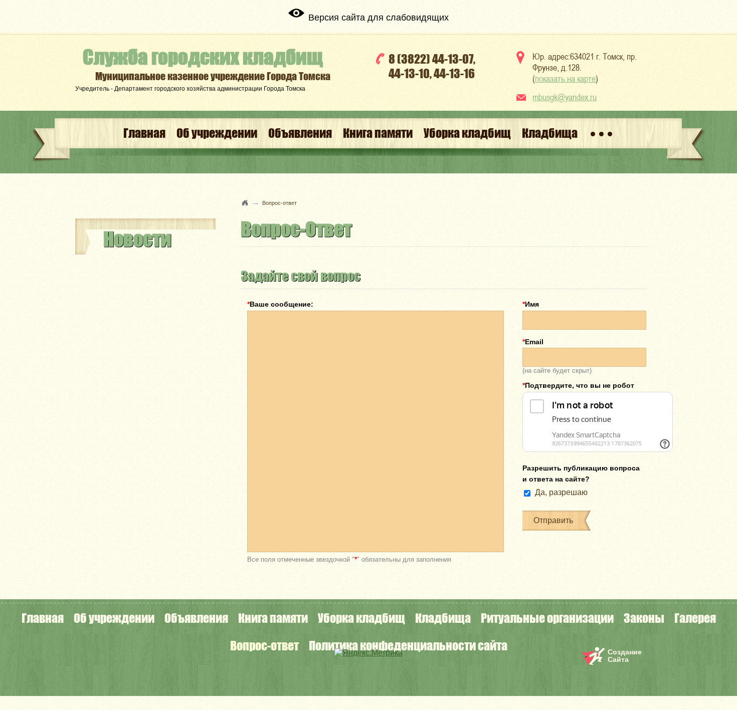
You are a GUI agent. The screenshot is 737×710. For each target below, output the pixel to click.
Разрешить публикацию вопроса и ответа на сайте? (581, 473)
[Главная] (245, 202)
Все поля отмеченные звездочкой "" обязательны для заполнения (349, 559)
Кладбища (550, 133)
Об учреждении (216, 133)
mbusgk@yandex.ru (564, 97)
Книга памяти (378, 133)
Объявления (300, 133)
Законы (644, 618)
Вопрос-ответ (264, 645)
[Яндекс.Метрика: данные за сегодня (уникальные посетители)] (368, 652)
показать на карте (565, 78)
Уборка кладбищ (467, 133)
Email (532, 342)
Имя (530, 304)
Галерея (695, 618)
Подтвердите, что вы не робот (578, 385)
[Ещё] (601, 133)
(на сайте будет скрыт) (557, 370)
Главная (144, 133)
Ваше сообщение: (280, 304)
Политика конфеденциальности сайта (408, 645)
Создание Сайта (625, 655)
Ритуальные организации (547, 618)
